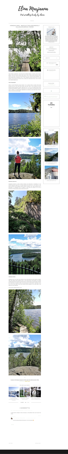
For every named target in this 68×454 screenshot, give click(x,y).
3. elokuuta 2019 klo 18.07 (27, 410)
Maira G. (42, 451)
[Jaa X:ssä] (25, 402)
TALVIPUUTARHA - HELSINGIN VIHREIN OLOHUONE (25, 399)
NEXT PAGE (11, 443)
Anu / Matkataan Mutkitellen (17, 410)
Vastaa (39, 415)
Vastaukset (14, 416)
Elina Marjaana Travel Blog (32, 451)
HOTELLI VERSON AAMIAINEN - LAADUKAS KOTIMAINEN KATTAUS (35, 399)
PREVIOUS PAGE (38, 443)
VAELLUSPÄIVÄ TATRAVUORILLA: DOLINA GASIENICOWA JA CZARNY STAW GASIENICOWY (51, 163)
